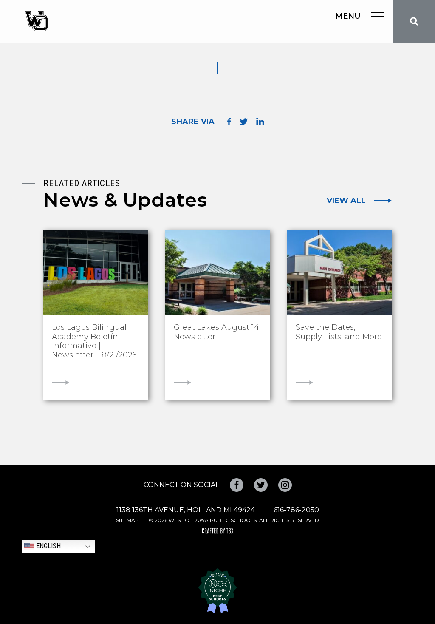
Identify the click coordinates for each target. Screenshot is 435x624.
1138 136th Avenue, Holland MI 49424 (185, 510)
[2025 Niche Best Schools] (217, 590)
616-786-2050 (296, 510)
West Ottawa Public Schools (37, 21)
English (47, 546)
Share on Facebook (229, 122)
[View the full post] (95, 272)
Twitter (261, 485)
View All (346, 200)
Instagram (285, 485)
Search (414, 21)
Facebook (236, 485)
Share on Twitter (244, 121)
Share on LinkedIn (260, 121)
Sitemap (127, 520)
